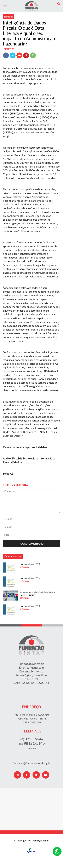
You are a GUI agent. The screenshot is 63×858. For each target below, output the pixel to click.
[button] (59, 4)
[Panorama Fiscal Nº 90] (10, 609)
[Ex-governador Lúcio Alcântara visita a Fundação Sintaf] (10, 595)
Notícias (8, 16)
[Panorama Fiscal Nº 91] (10, 581)
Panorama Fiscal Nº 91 (30, 578)
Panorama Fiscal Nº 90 (30, 606)
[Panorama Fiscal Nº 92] (10, 567)
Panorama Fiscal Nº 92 (30, 564)
